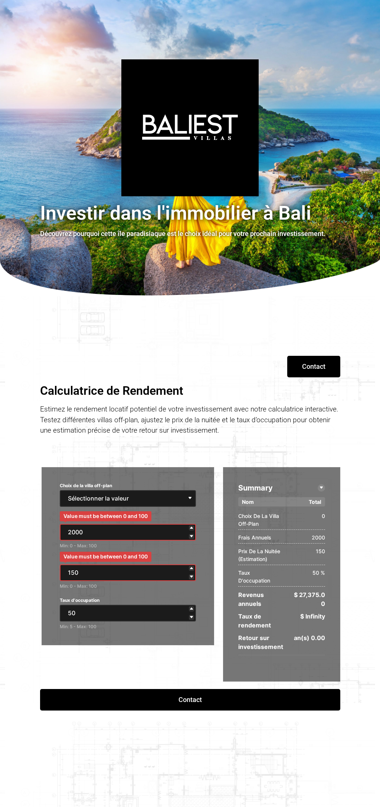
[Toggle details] (321, 488)
